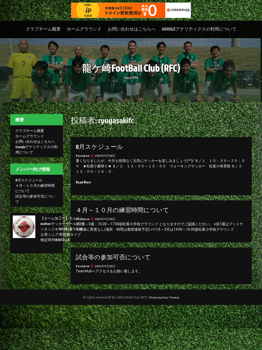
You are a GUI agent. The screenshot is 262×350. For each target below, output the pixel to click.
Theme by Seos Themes (164, 297)
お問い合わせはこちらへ (132, 29)
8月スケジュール (99, 146)
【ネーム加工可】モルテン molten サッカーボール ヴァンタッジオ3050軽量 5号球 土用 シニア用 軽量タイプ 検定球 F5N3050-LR (62, 229)
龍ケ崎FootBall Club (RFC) (131, 68)
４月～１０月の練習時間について (122, 209)
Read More (83, 182)
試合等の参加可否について (113, 257)
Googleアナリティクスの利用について (199, 29)
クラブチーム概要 (43, 29)
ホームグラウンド (84, 29)
